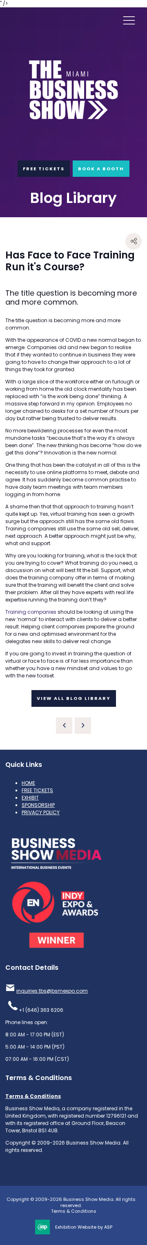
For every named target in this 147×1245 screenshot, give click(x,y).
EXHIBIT (30, 797)
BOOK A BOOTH (101, 168)
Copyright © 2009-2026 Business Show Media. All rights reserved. (71, 1202)
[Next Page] (83, 725)
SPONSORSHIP (38, 805)
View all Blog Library (74, 698)
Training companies (30, 611)
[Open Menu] (129, 20)
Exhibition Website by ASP (83, 1227)
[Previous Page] (64, 725)
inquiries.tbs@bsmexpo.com (52, 990)
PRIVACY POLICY (41, 812)
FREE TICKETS (44, 168)
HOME (28, 783)
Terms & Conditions (33, 1096)
